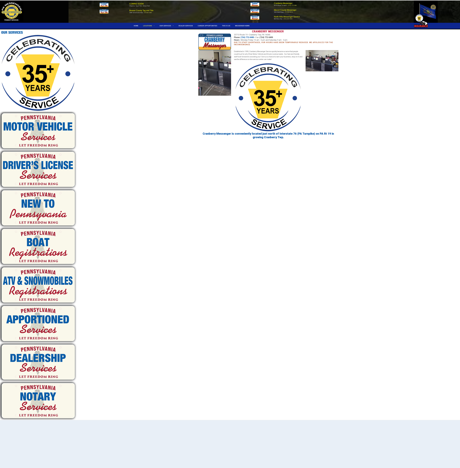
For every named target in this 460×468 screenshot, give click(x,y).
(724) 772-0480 (292, 5)
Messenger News (242, 26)
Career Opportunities (207, 26)
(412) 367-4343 (288, 19)
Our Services (165, 26)
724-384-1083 (148, 12)
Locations (147, 26)
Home (136, 26)
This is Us (226, 26)
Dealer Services (186, 26)
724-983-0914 (289, 12)
